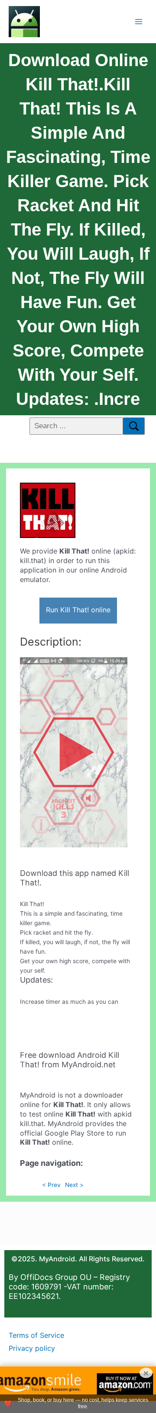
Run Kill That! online (78, 609)
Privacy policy (32, 1348)
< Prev (51, 1184)
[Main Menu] (139, 21)
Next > (74, 1184)
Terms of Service (36, 1335)
